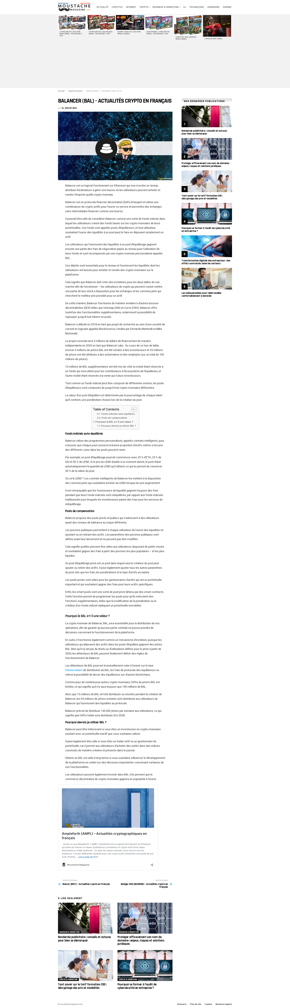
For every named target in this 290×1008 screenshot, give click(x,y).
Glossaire (182, 1004)
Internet (131, 7)
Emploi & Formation (68, 979)
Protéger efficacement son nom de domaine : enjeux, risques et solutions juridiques (141, 940)
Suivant (230, 28)
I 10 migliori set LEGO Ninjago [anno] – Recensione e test (100, 33)
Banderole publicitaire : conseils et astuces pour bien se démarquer (84, 938)
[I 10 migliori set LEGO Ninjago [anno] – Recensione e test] (101, 22)
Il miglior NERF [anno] (213, 39)
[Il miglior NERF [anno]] (217, 26)
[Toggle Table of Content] (132, 409)
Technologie (196, 7)
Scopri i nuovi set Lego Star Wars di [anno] (129, 33)
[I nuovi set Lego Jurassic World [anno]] (188, 25)
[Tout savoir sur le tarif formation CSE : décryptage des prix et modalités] (85, 965)
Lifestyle (117, 7)
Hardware (213, 7)
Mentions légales (224, 1004)
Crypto (144, 7)
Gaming (227, 7)
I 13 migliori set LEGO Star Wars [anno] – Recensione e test (71, 34)
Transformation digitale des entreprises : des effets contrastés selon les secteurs (206, 262)
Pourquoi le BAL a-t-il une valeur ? (114, 421)
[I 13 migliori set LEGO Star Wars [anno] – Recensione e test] (72, 22)
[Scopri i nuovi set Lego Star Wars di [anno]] (130, 22)
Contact (208, 1004)
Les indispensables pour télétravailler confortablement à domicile (202, 294)
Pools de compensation (114, 417)
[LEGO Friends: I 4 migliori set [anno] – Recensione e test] (159, 22)
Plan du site (195, 1004)
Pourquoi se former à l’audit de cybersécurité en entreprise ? (137, 986)
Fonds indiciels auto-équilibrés (118, 414)
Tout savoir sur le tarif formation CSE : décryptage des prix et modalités (82, 986)
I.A (184, 7)
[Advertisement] (145, 65)
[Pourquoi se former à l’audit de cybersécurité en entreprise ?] (145, 965)
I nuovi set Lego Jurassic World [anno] (186, 38)
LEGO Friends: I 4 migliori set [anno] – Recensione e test (158, 33)
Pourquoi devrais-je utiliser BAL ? (118, 425)
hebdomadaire (73, 670)
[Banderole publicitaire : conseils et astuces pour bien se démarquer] (85, 918)
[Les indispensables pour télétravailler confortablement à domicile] (207, 278)
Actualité (102, 7)
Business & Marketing (166, 7)
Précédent (59, 28)
